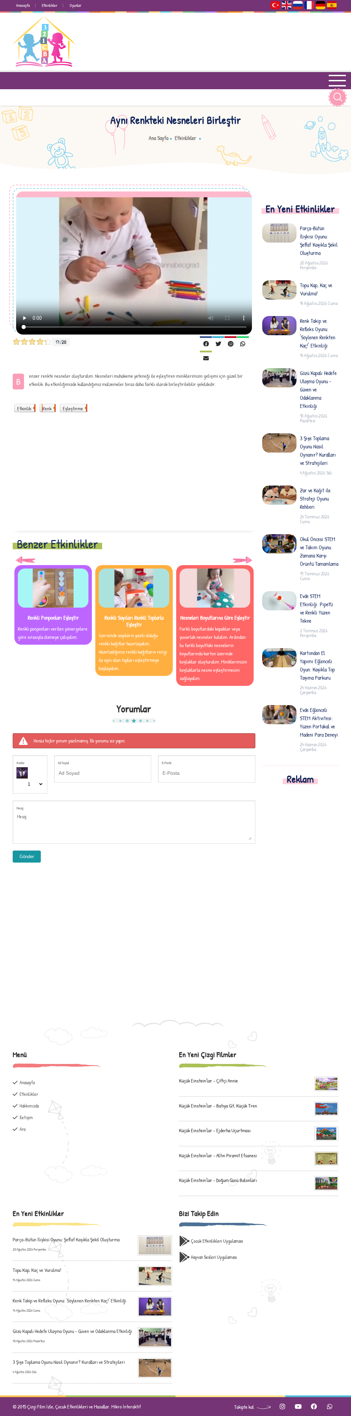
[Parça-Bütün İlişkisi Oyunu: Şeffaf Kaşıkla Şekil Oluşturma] (155, 1244)
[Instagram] (282, 1407)
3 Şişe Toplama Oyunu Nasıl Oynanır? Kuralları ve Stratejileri (318, 450)
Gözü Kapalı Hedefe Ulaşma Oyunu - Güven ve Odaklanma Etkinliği (318, 389)
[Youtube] (298, 1407)
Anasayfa (23, 5)
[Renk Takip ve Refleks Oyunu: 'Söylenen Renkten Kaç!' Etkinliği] (155, 1306)
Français (309, 5)
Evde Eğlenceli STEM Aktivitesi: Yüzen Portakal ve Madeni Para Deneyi (319, 722)
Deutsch (320, 5)
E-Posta (166, 763)
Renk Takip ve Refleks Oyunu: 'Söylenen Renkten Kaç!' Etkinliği (317, 333)
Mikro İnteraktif (126, 1406)
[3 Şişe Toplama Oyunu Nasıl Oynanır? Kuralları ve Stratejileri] (155, 1367)
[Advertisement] (134, 476)
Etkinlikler (50, 5)
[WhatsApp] (243, 343)
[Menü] (339, 80)
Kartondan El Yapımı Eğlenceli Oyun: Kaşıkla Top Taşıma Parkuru (317, 665)
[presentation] (25, 560)
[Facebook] (206, 343)
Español (332, 5)
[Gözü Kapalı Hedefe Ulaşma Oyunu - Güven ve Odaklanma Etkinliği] (155, 1336)
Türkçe (275, 5)
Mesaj (19, 808)
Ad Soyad (63, 763)
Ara (22, 1129)
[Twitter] (218, 343)
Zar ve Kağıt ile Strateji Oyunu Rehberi (315, 499)
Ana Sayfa (158, 138)
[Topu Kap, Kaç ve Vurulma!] (155, 1275)
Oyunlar (76, 5)
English (286, 5)
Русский (298, 5)
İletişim (26, 1117)
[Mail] (206, 357)
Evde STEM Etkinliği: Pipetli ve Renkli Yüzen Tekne (316, 608)
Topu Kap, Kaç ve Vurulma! (316, 289)
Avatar (20, 763)
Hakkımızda (29, 1105)
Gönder (27, 856)
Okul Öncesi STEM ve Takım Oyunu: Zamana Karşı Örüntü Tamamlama (319, 551)
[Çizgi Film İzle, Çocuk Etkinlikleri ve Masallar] (44, 41)
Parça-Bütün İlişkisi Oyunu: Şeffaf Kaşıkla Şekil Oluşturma (319, 240)
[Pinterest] (231, 343)
